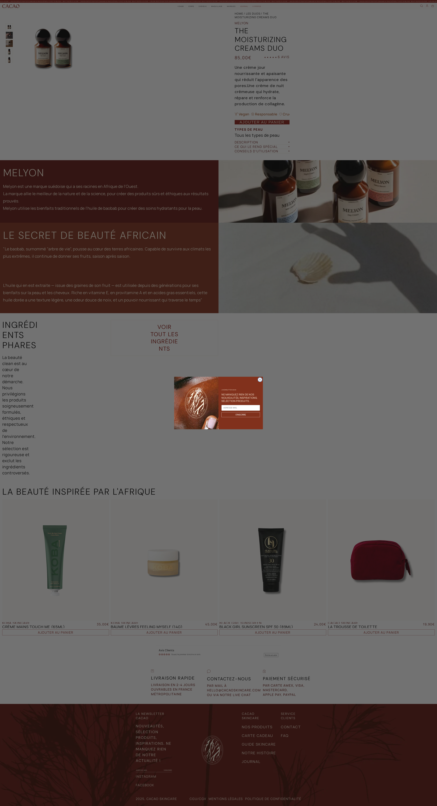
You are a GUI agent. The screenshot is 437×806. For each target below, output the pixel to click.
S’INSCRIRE (240, 414)
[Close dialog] (260, 380)
